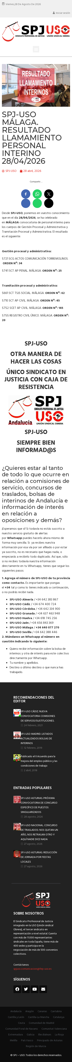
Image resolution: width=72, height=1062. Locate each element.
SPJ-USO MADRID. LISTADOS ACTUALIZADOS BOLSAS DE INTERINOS (37, 739)
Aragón (29, 1011)
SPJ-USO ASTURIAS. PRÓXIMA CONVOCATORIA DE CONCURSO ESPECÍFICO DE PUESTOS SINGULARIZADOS (39, 805)
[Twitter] (26, 989)
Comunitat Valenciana (54, 1029)
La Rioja (59, 1035)
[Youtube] (34, 989)
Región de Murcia (36, 1046)
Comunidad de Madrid (41, 1023)
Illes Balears (44, 1035)
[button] (36, 49)
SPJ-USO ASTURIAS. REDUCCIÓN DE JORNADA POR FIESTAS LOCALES (39, 857)
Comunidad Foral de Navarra (21, 1029)
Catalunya (58, 1017)
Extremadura (15, 1035)
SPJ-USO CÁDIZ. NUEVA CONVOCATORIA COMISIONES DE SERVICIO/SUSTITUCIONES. (38, 716)
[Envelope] (43, 989)
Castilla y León (16, 1017)
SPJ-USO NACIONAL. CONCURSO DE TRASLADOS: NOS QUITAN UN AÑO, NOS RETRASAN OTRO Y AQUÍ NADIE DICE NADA (39, 832)
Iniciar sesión (63, 13)
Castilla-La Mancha (38, 1017)
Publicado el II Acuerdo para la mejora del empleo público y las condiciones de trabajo (39, 761)
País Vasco (27, 1040)
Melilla (13, 1040)
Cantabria (56, 1011)
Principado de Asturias (49, 1040)
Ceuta (21, 1023)
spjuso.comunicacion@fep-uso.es (32, 969)
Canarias (42, 1011)
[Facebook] (17, 989)
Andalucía (16, 1011)
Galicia (30, 1035)
